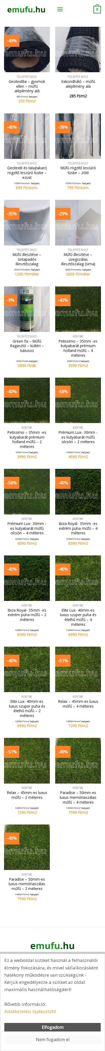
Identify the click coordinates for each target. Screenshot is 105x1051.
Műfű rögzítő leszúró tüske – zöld (78, 170)
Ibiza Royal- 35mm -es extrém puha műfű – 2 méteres (27, 615)
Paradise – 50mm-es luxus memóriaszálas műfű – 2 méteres (27, 884)
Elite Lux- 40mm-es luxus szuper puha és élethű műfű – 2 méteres (27, 708)
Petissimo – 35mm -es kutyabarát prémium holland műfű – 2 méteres (27, 439)
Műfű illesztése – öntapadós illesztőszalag (27, 259)
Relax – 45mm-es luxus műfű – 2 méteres (27, 795)
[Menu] (60, 9)
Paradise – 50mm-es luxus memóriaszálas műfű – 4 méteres (78, 797)
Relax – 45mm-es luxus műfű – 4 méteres (78, 703)
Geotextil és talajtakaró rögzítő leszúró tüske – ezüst (27, 173)
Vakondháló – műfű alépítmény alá (78, 84)
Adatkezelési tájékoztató (30, 1011)
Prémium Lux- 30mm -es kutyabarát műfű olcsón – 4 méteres (27, 528)
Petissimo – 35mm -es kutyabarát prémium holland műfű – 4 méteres (78, 348)
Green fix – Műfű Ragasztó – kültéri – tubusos (27, 346)
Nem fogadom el (52, 1039)
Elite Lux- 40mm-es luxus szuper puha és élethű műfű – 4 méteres (78, 617)
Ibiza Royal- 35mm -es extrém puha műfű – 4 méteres (78, 528)
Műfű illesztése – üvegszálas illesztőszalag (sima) (78, 259)
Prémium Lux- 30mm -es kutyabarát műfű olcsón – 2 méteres (78, 437)
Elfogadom (53, 1027)
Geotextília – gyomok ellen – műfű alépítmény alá (27, 86)
